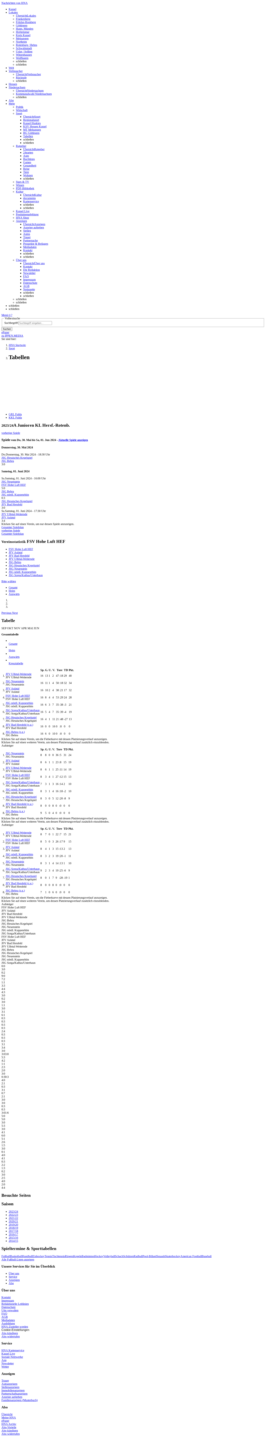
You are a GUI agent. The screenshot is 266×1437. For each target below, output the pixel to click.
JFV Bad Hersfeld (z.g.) (19, 724)
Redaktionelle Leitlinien (15, 1303)
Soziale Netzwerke (12, 1356)
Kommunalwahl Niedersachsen (34, 93)
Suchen (7, 329)
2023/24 (13, 1211)
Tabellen (28, 136)
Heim (12, 590)
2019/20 (13, 1224)
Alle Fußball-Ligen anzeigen (17, 1259)
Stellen (27, 230)
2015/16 (13, 1237)
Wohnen (28, 175)
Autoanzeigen (9, 1383)
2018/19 (13, 1227)
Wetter (5, 1366)
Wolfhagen (22, 58)
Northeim (21, 41)
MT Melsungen (32, 129)
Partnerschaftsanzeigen (14, 1393)
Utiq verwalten (9, 1310)
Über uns (14, 1273)
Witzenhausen (24, 54)
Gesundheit (29, 165)
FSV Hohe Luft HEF (13, 484)
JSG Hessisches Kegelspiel (16, 457)
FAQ (26, 276)
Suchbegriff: (11, 322)
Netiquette (29, 289)
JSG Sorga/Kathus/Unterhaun (26, 575)
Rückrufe (21, 77)
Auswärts (14, 594)
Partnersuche (30, 240)
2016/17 (13, 1234)
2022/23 (13, 1214)
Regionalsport (31, 119)
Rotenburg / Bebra (26, 45)
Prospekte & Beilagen (35, 243)
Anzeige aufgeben (33, 227)
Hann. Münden (24, 28)
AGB (26, 286)
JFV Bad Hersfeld (11, 504)
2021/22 (13, 1218)
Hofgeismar (22, 31)
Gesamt (13, 587)
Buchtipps (29, 159)
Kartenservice (31, 201)
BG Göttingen (31, 133)
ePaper (5, 1420)
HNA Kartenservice (12, 1350)
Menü (4, 315)
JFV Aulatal (8, 517)
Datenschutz (30, 282)
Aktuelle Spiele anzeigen (73, 440)
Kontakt (27, 250)
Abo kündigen (9, 1333)
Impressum (29, 279)
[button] (6, 612)
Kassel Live (8, 1353)
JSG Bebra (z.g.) (15, 732)
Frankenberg (23, 18)
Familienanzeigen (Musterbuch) (19, 1400)
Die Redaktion (31, 269)
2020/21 (13, 1221)
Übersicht (6, 1414)
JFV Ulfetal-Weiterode (14, 514)
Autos (26, 234)
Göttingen (21, 25)
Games (27, 162)
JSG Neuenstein (10, 481)
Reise (26, 168)
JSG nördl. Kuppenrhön (15, 494)
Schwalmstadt (24, 48)
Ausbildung (8, 1323)
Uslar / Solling (24, 51)
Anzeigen (14, 1279)
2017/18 (13, 1231)
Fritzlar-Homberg (26, 22)
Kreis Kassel (23, 35)
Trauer (27, 237)
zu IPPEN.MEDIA (12, 335)
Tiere (26, 172)
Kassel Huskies (32, 123)
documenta (29, 198)
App (4, 1360)
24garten (28, 152)
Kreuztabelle (16, 663)
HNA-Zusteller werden (14, 1326)
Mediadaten (30, 247)
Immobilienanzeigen (13, 1390)
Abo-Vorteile (8, 1427)
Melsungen (22, 38)
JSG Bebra (7, 461)
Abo (11, 1283)
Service (13, 1276)
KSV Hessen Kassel (35, 126)
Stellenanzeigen (10, 1387)
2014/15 (13, 1240)
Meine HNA (8, 1417)
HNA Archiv (8, 1424)
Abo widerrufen (10, 1336)
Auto (26, 155)
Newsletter (29, 273)
